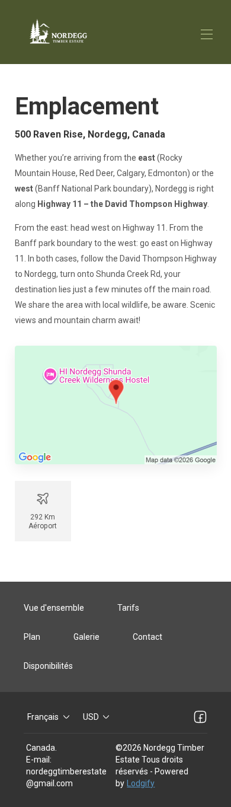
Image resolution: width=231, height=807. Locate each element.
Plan (32, 637)
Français (43, 717)
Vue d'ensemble (54, 608)
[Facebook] (200, 717)
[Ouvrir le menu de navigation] (207, 34)
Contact (147, 637)
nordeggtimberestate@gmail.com (66, 777)
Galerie (86, 637)
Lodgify (141, 783)
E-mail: (39, 759)
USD (91, 717)
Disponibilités (48, 666)
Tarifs (128, 608)
